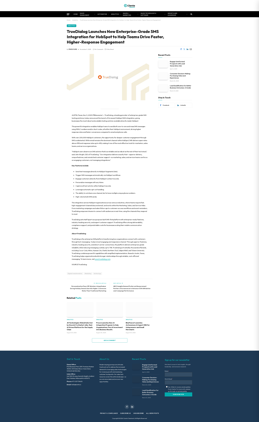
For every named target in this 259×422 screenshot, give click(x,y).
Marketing (88, 273)
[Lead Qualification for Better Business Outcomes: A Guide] (163, 88)
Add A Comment (110, 340)
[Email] (60, 126)
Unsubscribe (138, 413)
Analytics (115, 14)
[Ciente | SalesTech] (129, 5)
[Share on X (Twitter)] (184, 49)
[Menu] (68, 14)
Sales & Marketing (127, 14)
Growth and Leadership (172, 14)
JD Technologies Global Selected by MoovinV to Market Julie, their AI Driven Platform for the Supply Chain (80, 326)
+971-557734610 (77, 381)
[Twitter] (60, 116)
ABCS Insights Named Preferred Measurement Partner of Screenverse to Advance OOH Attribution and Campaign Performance (131, 288)
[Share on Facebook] (181, 49)
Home (76, 14)
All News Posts (152, 413)
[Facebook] (60, 111)
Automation (102, 14)
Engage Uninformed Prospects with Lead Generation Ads (177, 64)
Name (167, 371)
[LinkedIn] (60, 121)
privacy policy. (182, 391)
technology (97, 273)
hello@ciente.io (76, 385)
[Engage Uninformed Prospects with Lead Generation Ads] (163, 64)
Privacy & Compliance (109, 413)
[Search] (191, 14)
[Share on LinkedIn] (187, 49)
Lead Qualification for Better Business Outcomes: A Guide (180, 87)
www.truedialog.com (102, 259)
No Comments (99, 49)
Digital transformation (75, 273)
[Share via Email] (190, 49)
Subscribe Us (125, 413)
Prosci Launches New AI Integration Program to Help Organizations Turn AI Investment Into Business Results (109, 326)
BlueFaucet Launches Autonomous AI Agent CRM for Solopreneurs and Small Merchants (138, 326)
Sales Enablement (84, 14)
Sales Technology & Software (148, 14)
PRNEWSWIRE (73, 49)
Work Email (169, 379)
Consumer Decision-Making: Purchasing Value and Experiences (180, 76)
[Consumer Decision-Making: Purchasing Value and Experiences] (163, 76)
